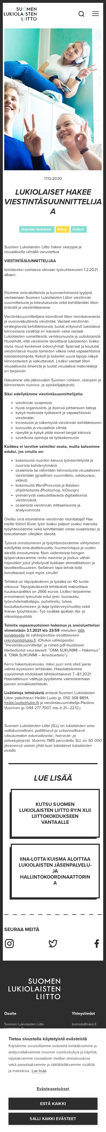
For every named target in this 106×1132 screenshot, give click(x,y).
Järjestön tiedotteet (36, 229)
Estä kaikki (53, 1104)
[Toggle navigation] (95, 14)
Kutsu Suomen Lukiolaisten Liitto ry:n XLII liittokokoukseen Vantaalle (55, 813)
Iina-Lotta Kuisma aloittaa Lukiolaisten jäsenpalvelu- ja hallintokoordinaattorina (55, 871)
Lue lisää (39, 1071)
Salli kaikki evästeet (53, 1119)
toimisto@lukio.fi (84, 1024)
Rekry (61, 229)
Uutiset (78, 229)
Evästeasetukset (53, 1089)
